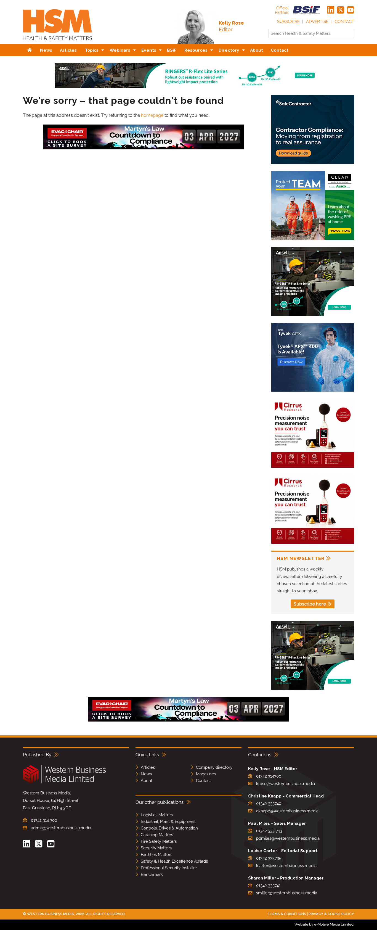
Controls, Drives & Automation (169, 828)
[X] (340, 10)
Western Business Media (50, 914)
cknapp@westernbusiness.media (287, 811)
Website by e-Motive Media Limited (324, 924)
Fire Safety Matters (159, 841)
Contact (344, 21)
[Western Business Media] (64, 782)
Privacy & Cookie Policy (331, 914)
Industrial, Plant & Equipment (168, 821)
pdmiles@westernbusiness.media (288, 838)
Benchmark (152, 874)
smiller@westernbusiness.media (286, 893)
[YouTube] (350, 10)
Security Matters (156, 848)
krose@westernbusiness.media (285, 783)
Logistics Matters (157, 814)
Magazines (206, 774)
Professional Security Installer (169, 867)
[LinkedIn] (330, 10)
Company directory (214, 767)
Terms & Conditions (287, 914)
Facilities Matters (156, 854)
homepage (152, 115)
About (146, 780)
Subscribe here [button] (310, 604)
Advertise (317, 21)
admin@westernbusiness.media (61, 827)
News (146, 774)
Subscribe (288, 21)
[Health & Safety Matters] (57, 42)
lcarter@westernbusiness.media (286, 865)
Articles (148, 767)
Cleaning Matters (157, 834)
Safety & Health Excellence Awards (174, 861)
